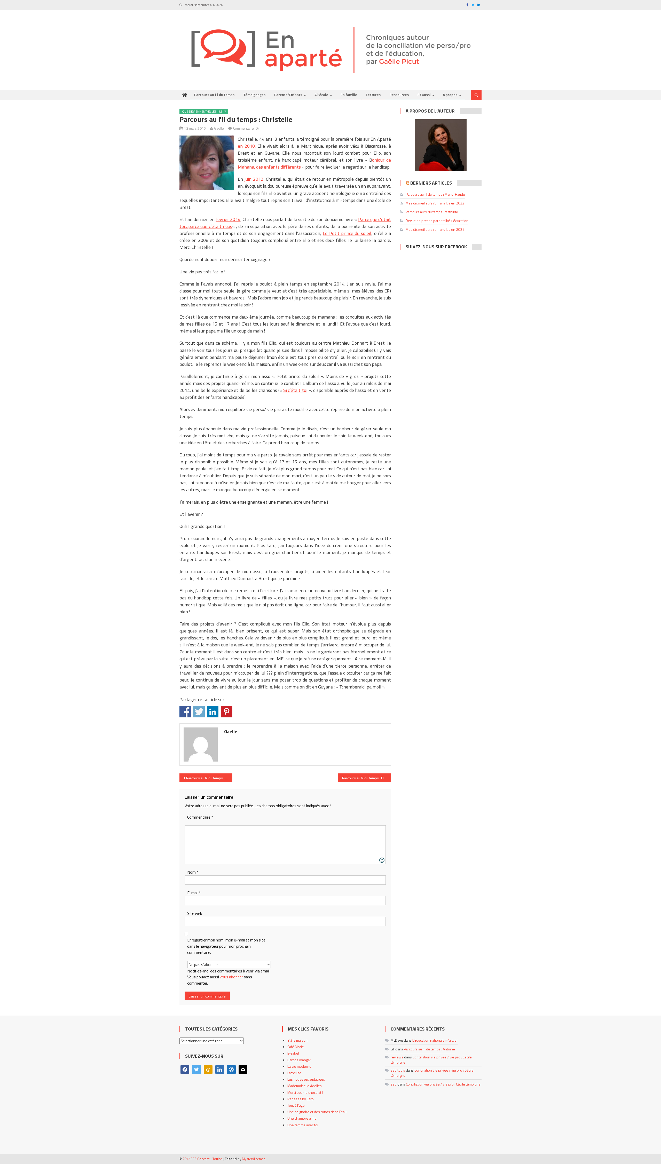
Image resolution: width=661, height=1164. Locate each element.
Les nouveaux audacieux (306, 1079)
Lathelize (294, 1072)
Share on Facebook (185, 711)
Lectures (373, 94)
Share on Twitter (199, 711)
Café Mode (295, 1046)
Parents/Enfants (288, 94)
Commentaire (200, 817)
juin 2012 (254, 179)
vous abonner (231, 977)
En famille (349, 94)
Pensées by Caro (300, 1099)
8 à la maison (297, 1040)
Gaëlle (219, 128)
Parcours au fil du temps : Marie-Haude (435, 194)
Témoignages (254, 94)
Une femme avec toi (302, 1125)
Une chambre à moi (302, 1118)
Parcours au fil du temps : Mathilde (432, 212)
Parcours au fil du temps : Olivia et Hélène (209, 778)
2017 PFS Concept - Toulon (203, 1158)
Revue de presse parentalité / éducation (437, 220)
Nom (192, 872)
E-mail (194, 893)
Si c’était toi (295, 390)
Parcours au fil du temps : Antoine (429, 1049)
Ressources (399, 94)
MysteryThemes (253, 1158)
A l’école (321, 94)
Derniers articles (431, 182)
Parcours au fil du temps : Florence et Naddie (366, 778)
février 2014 (228, 219)
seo (394, 1084)
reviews (397, 1057)
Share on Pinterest (226, 711)
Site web (194, 913)
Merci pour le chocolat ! (305, 1092)
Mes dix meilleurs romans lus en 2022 (435, 203)
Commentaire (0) (246, 128)
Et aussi (424, 94)
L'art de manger (299, 1060)
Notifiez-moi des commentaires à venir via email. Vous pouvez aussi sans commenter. (228, 977)
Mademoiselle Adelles (304, 1085)
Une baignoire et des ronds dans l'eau (317, 1111)
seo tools (398, 1070)
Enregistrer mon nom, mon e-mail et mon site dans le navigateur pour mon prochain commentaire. (226, 946)
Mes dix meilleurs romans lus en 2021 (435, 229)
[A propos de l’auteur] (441, 145)
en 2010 (246, 145)
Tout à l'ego (296, 1105)
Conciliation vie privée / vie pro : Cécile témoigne (431, 1059)
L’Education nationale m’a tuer (435, 1040)
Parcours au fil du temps (214, 94)
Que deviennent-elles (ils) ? (204, 111)
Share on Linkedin (212, 711)
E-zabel (293, 1053)
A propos (450, 94)
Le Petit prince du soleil (347, 233)
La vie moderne (299, 1066)
